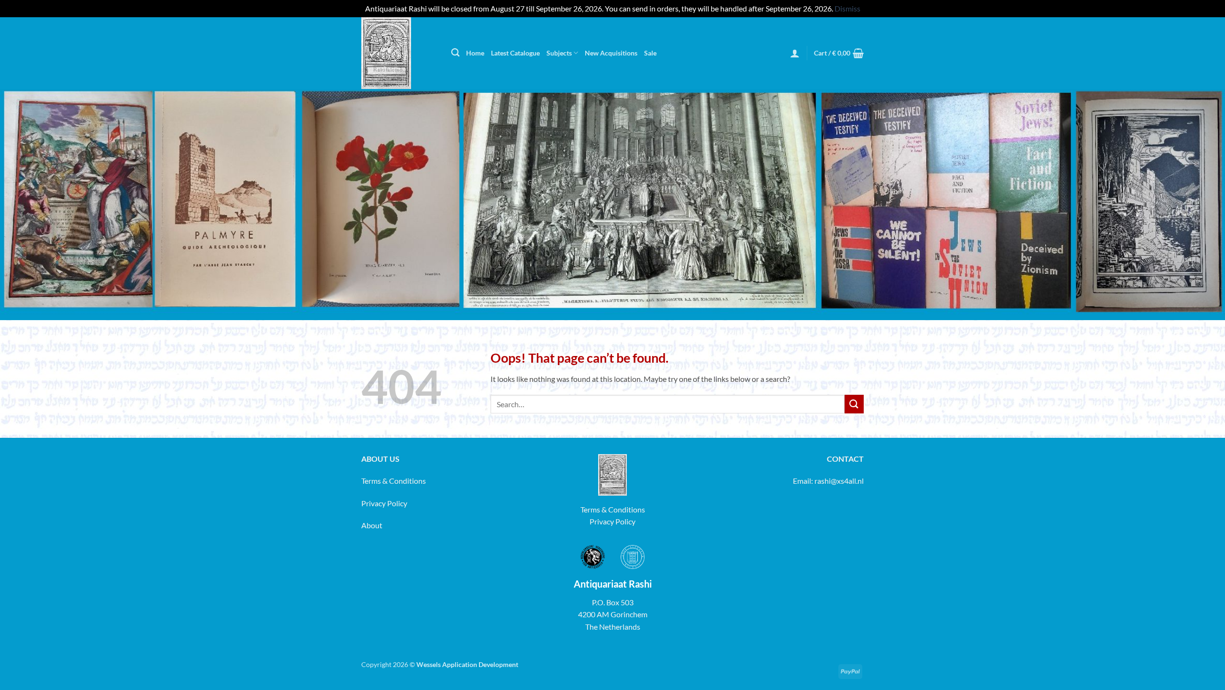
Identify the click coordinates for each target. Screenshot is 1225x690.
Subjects (559, 53)
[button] (795, 53)
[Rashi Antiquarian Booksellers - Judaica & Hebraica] (399, 53)
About (371, 525)
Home (475, 53)
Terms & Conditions (393, 480)
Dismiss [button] (847, 8)
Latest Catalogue (515, 53)
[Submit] (854, 404)
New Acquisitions (611, 53)
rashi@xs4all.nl (839, 480)
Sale (650, 53)
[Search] (455, 53)
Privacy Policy (384, 503)
